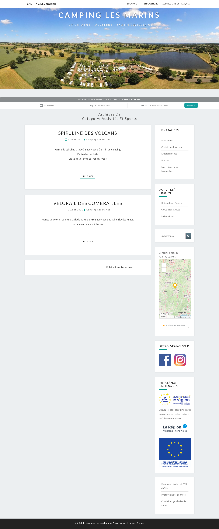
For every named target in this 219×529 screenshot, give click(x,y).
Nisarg (141, 522)
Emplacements (151, 3)
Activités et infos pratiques (176, 3)
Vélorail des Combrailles (87, 203)
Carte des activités (170, 209)
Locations (132, 3)
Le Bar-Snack (168, 216)
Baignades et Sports (171, 203)
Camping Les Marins (41, 4)
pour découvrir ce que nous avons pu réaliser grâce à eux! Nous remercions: (175, 413)
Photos (165, 160)
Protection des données (173, 494)
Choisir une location (171, 147)
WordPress (119, 522)
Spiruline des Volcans (87, 133)
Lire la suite (88, 176)
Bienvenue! (167, 140)
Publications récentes (118, 267)
